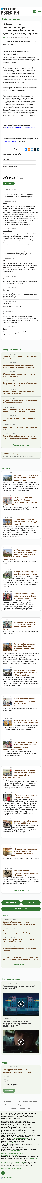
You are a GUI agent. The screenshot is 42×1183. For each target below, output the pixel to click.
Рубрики (17, 1101)
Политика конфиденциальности (11, 1168)
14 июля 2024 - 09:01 (14, 37)
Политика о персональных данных (12, 1153)
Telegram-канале (9, 141)
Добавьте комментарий (10, 166)
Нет (8, 1080)
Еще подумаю (12, 1085)
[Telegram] (32, 149)
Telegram (17, 127)
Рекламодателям (30, 1101)
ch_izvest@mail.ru (11, 1143)
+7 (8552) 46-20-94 (20, 1138)
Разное (30, 1108)
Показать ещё (19, 445)
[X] (35, 149)
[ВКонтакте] (26, 149)
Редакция (21, 1105)
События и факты (11, 19)
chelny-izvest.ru (35, 1158)
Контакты (32, 1105)
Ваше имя (6, 159)
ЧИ (4, 37)
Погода (31, 902)
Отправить (8, 183)
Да (8, 1076)
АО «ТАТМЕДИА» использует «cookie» (13, 1162)
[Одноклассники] (29, 149)
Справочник (17, 1108)
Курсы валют (11, 902)
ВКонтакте (8, 127)
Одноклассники (28, 127)
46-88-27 (29, 1138)
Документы (9, 1105)
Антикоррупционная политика (10, 1155)
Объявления (21, 909)
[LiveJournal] (38, 149)
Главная (7, 1101)
